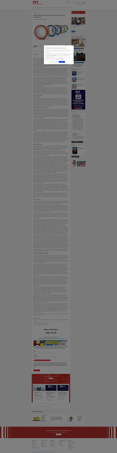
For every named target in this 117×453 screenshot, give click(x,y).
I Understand (62, 61)
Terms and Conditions (52, 55)
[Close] (72, 46)
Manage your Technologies (54, 61)
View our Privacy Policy (59, 59)
